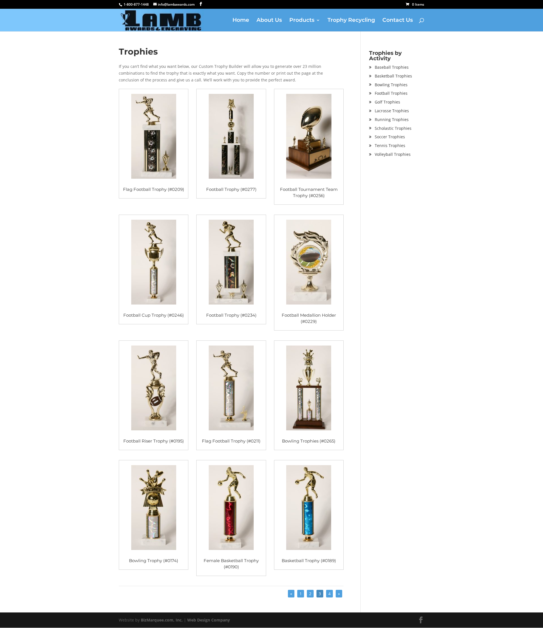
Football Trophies (391, 93)
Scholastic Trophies (393, 128)
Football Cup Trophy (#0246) (153, 315)
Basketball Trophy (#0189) (309, 560)
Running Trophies (392, 119)
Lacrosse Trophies (392, 110)
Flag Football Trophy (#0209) (153, 189)
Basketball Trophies (393, 76)
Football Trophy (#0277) (231, 189)
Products (301, 20)
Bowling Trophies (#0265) (308, 441)
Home (240, 20)
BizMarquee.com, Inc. (162, 620)
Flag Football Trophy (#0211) (231, 441)
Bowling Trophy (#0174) (153, 560)
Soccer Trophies (390, 136)
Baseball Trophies (392, 67)
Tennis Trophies (390, 145)
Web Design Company (208, 620)
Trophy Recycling (351, 20)
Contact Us (397, 20)
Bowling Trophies (391, 84)
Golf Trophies (387, 102)
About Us (269, 20)
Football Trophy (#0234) (231, 315)
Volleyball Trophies (393, 154)
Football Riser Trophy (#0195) (153, 441)
